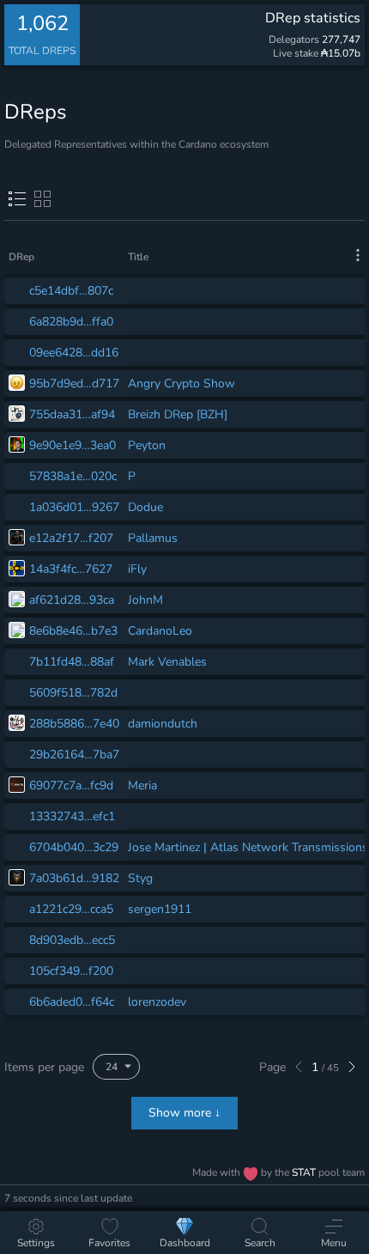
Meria (142, 785)
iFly (137, 569)
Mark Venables (167, 662)
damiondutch (162, 723)
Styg (140, 878)
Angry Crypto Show (181, 383)
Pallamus (153, 538)
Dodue (145, 507)
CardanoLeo (160, 631)
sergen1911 (159, 909)
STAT (305, 1172)
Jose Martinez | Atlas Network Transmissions (248, 847)
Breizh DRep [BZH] (177, 414)
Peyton (147, 445)
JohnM (145, 600)
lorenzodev (157, 1002)
